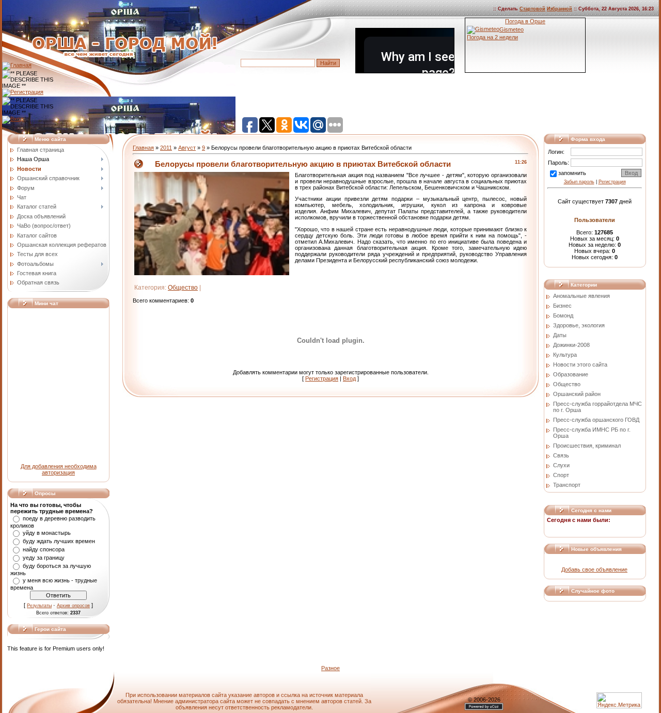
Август (187, 148)
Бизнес (562, 306)
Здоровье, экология (579, 325)
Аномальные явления (581, 296)
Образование (570, 374)
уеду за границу (44, 557)
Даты (559, 335)
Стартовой (532, 8)
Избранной (559, 8)
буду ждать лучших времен (59, 541)
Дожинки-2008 (571, 345)
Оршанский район (577, 394)
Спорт (561, 475)
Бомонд (563, 315)
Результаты (39, 605)
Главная (143, 148)
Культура (565, 355)
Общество (183, 287)
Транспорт (566, 485)
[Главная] (17, 65)
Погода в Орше (525, 21)
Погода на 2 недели (492, 37)
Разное (330, 668)
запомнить (572, 173)
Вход (349, 378)
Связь (561, 455)
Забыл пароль (579, 181)
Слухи (561, 465)
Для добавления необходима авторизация (59, 469)
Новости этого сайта (580, 364)
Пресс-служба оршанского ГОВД (596, 420)
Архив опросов (73, 605)
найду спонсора (44, 549)
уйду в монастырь (47, 533)
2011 (166, 148)
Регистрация (321, 378)
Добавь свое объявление (594, 569)
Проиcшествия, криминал (587, 445)
